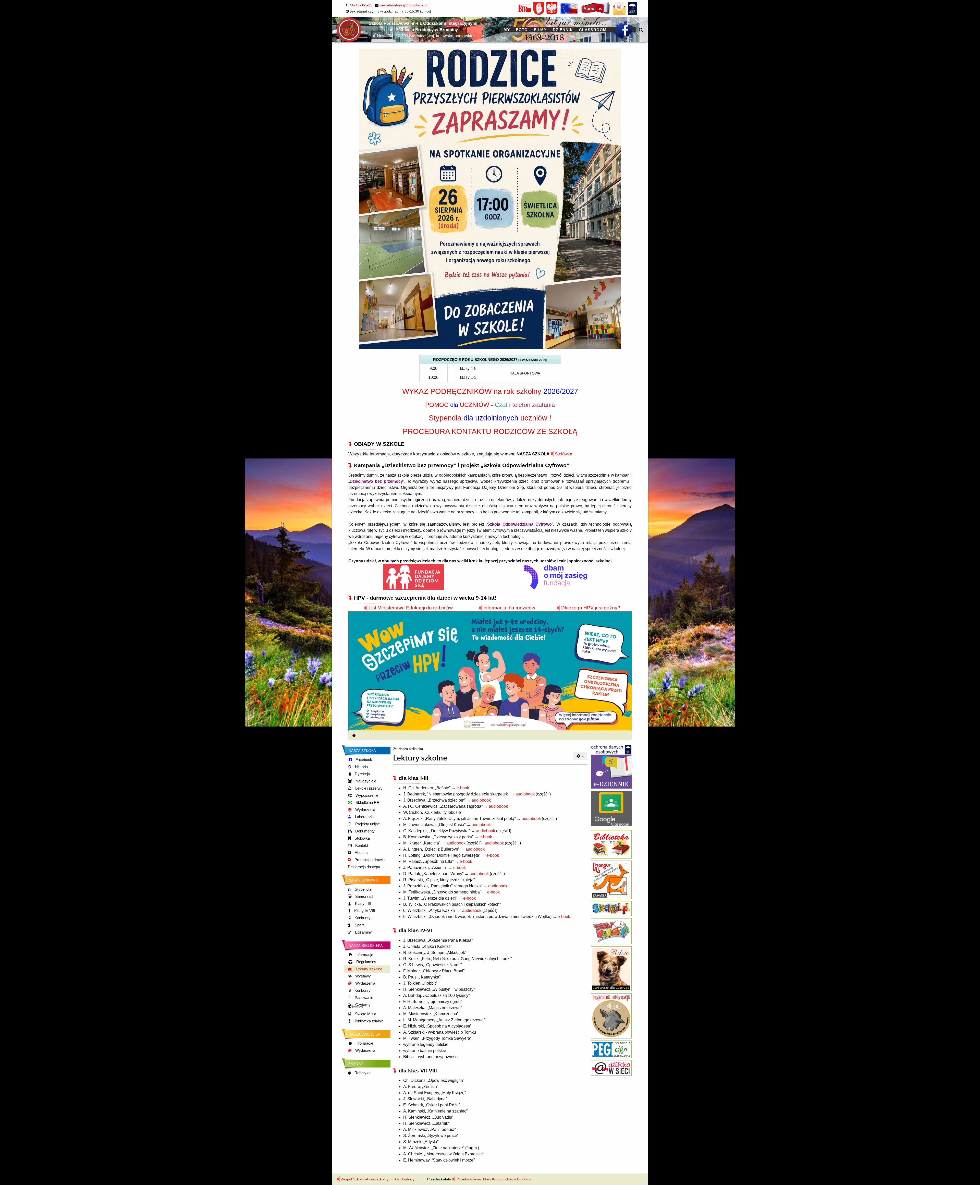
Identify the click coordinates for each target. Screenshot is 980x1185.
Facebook (363, 760)
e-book (463, 788)
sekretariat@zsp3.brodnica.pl (403, 5)
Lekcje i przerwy (368, 788)
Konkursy (362, 918)
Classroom (593, 30)
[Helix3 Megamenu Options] (641, 29)
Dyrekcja (362, 774)
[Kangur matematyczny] (611, 879)
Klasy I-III (362, 904)
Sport (359, 925)
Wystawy (362, 976)
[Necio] (611, 931)
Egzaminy (363, 932)
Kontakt (361, 845)
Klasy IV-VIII (364, 911)
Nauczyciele (365, 781)
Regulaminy (365, 962)
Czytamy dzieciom (359, 1006)
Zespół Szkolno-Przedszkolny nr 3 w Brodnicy (377, 1179)
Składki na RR (366, 803)
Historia (361, 767)
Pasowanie (363, 998)
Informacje (363, 955)
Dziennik (563, 30)
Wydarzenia (364, 810)
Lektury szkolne (368, 969)
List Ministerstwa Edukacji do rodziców (411, 607)
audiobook (525, 794)
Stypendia (362, 889)
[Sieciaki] (611, 908)
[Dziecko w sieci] (611, 1068)
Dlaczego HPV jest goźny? (590, 607)
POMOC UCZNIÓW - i (490, 404)
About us (362, 853)
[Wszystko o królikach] (611, 1015)
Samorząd (363, 896)
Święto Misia (365, 1014)
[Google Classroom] (611, 807)
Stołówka (563, 453)
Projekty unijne (367, 824)
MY (507, 30)
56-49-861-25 (361, 5)
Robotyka (362, 1073)
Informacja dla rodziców (509, 607)
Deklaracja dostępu (364, 867)
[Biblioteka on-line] (611, 844)
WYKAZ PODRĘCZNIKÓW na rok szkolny (490, 391)
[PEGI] (611, 1049)
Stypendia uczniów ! (490, 418)
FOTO (522, 30)
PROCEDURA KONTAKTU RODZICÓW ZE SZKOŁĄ (490, 431)
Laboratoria (364, 817)
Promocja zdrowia (369, 860)
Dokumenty (364, 831)
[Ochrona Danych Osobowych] (611, 749)
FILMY (540, 30)
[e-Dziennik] (611, 771)
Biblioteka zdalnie (369, 1021)
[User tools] (580, 756)
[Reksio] (611, 968)
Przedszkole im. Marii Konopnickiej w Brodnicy (494, 1179)
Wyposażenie (366, 795)
